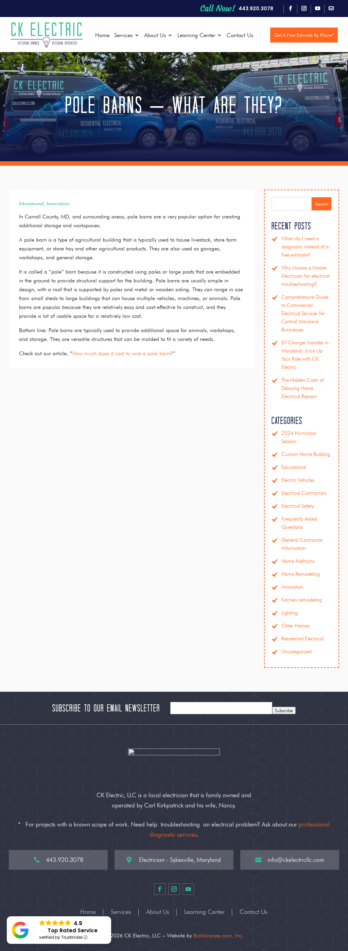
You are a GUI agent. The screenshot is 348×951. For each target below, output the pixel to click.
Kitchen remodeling (301, 600)
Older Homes (295, 626)
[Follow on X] (331, 8)
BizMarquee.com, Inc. (218, 935)
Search (321, 204)
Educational (31, 203)
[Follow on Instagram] (304, 8)
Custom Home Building (305, 454)
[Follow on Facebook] (290, 8)
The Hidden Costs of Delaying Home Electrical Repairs (302, 388)
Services (123, 35)
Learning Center (196, 35)
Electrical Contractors (304, 493)
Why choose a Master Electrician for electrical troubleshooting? (305, 276)
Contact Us (240, 35)
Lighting (289, 613)
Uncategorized (296, 652)
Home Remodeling (300, 574)
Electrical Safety (297, 506)
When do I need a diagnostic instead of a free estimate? (305, 246)
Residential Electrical (302, 639)
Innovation (58, 203)
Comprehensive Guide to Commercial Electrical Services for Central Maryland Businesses (304, 313)
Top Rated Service (73, 930)
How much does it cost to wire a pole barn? (122, 353)
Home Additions (298, 561)
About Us (155, 35)
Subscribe (284, 710)
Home (102, 35)
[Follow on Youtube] (317, 8)
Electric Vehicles (297, 480)
